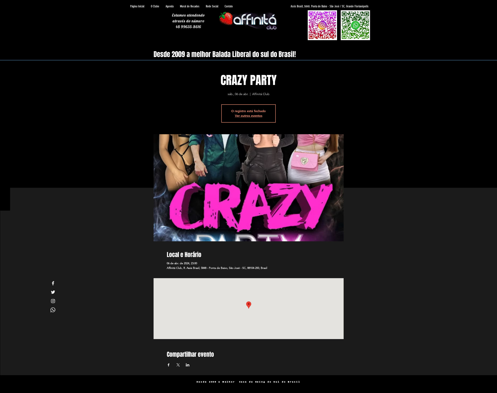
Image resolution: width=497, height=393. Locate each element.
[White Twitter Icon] (53, 292)
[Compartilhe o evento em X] (178, 364)
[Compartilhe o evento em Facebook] (168, 364)
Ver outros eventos (248, 116)
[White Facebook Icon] (53, 283)
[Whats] (53, 310)
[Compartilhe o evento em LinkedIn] (187, 364)
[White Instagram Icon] (53, 301)
